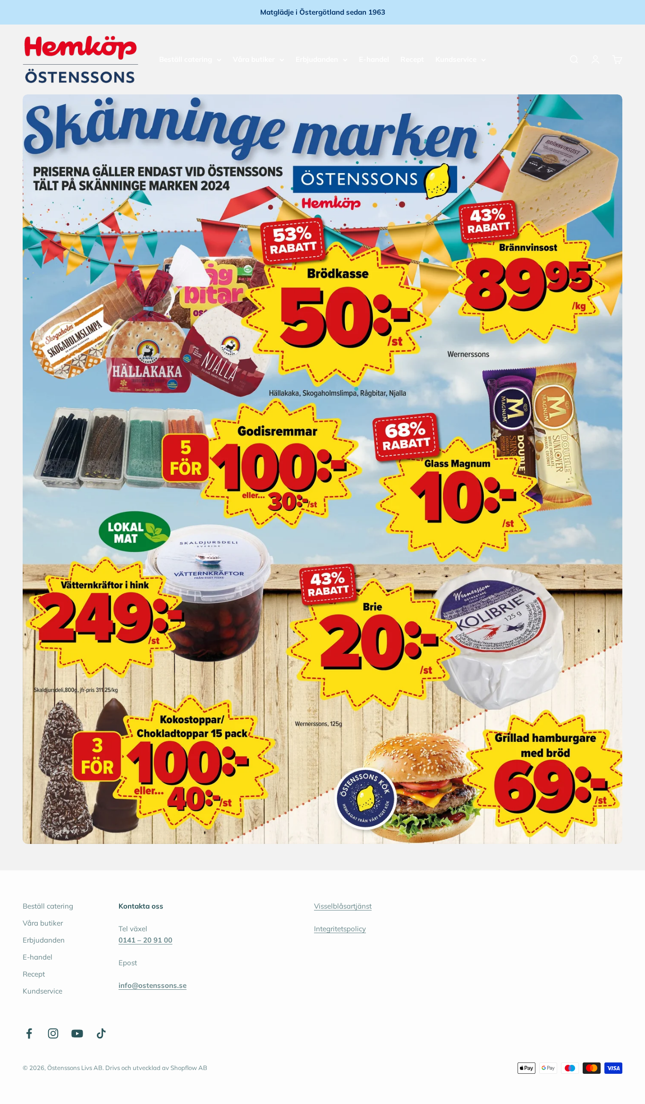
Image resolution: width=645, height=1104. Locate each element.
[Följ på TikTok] (101, 1033)
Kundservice (455, 59)
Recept (412, 59)
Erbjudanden (317, 59)
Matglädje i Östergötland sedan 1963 (322, 12)
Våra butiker (254, 59)
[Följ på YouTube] (77, 1033)
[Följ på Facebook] (29, 1033)
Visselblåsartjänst (343, 906)
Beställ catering (185, 59)
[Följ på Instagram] (53, 1033)
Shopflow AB (188, 1067)
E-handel (374, 59)
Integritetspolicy (340, 928)
